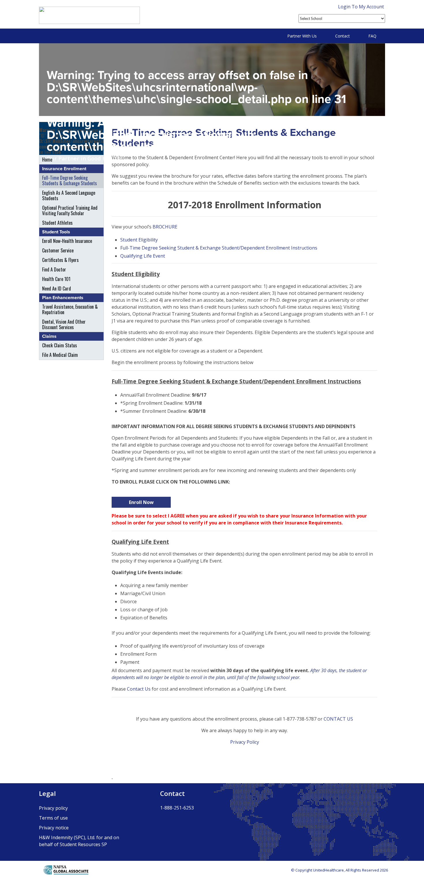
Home (47, 159)
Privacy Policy (244, 742)
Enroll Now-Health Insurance (67, 240)
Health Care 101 (56, 278)
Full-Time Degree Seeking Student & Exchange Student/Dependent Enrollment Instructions (218, 248)
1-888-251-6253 (177, 808)
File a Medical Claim (60, 354)
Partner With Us (302, 36)
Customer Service (58, 250)
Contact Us (139, 689)
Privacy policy (53, 808)
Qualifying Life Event (142, 256)
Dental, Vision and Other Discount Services (64, 324)
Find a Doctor (54, 269)
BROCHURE (165, 227)
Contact (342, 36)
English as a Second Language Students (68, 195)
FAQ (372, 36)
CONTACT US (338, 719)
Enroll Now (141, 502)
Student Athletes (57, 222)
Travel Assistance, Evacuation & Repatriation (70, 309)
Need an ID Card (56, 288)
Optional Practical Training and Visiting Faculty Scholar (69, 210)
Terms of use (53, 818)
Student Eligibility (139, 240)
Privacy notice (54, 827)
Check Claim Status (59, 345)
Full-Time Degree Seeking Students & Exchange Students (69, 180)
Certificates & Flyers (60, 259)
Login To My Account (361, 6)
